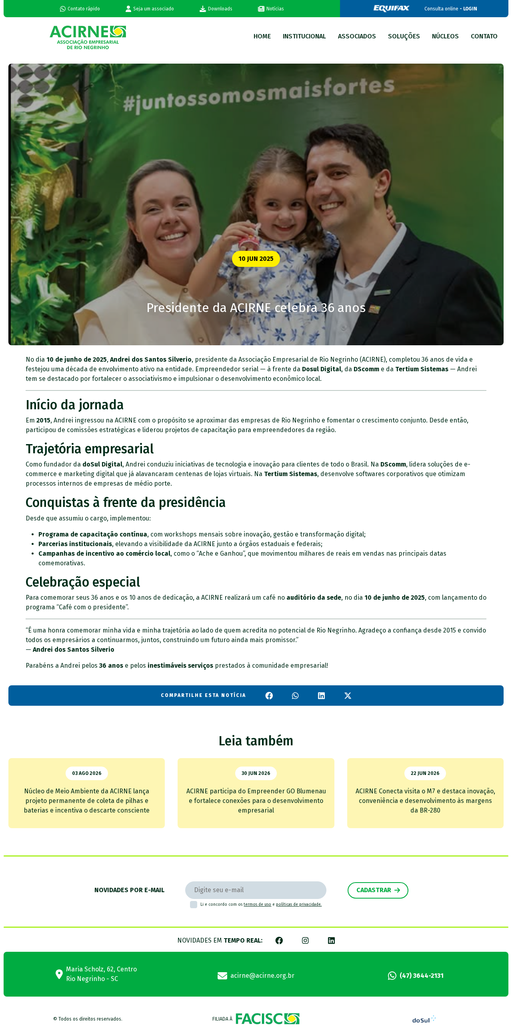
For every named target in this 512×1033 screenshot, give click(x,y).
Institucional (304, 36)
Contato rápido (84, 9)
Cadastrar (373, 890)
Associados (357, 36)
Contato (484, 36)
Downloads (220, 9)
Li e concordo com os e (261, 904)
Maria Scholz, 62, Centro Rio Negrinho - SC (101, 974)
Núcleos (445, 36)
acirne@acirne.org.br (262, 975)
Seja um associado (153, 9)
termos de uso (257, 904)
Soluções (404, 36)
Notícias (275, 9)
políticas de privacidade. (299, 904)
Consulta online (450, 9)
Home (262, 36)
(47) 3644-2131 (422, 975)
